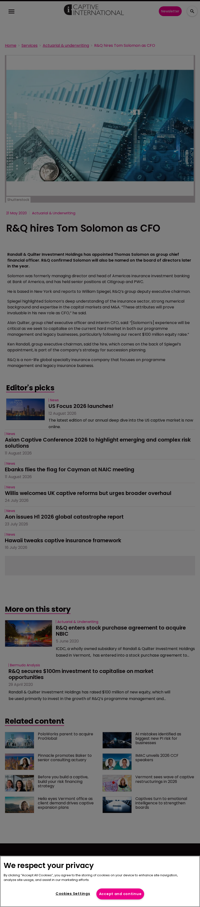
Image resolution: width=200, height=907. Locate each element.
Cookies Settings (73, 893)
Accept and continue (120, 893)
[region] (100, 881)
